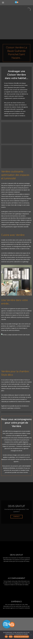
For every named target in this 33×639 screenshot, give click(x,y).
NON (10, 636)
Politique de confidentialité (21, 636)
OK (6, 636)
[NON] (31, 635)
